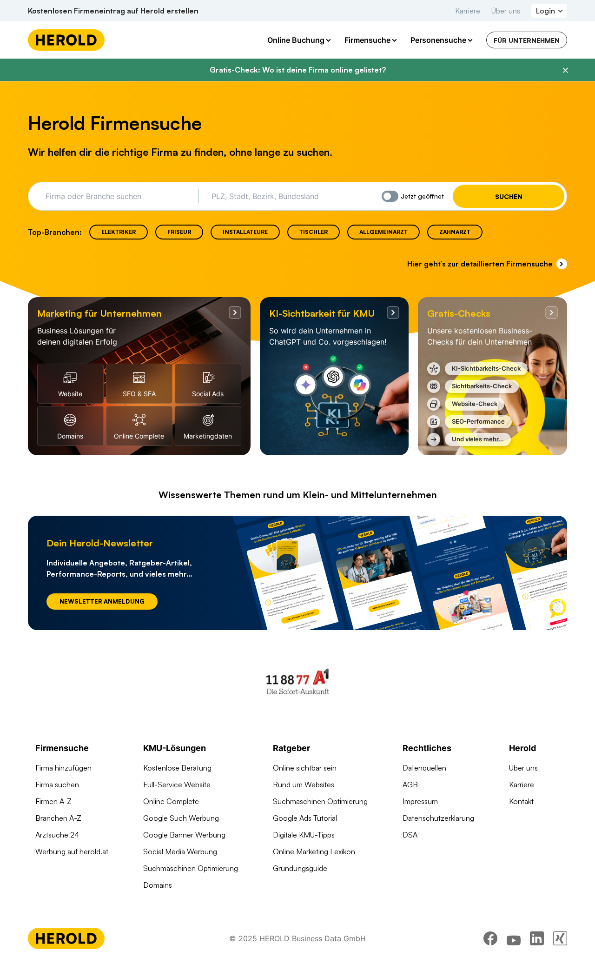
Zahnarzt (454, 231)
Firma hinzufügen (63, 767)
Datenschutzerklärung (438, 818)
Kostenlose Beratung (177, 767)
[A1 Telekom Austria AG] (297, 681)
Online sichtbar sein (305, 767)
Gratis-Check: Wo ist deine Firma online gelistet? (298, 69)
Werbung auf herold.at (71, 851)
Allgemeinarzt (383, 231)
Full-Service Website (177, 784)
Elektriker (118, 231)
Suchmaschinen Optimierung (190, 868)
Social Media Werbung (180, 851)
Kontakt (521, 801)
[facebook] (490, 938)
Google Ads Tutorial (305, 818)
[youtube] (514, 938)
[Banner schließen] (565, 70)
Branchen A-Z (58, 818)
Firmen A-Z (53, 801)
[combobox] (119, 196)
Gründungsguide (300, 868)
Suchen (508, 196)
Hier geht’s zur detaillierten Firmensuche (480, 263)
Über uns (505, 10)
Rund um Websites (303, 784)
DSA (410, 834)
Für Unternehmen (527, 40)
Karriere (467, 10)
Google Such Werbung (181, 818)
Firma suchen (57, 784)
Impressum (420, 801)
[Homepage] (66, 40)
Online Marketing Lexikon (314, 851)
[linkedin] (537, 938)
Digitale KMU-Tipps (304, 834)
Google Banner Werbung (184, 834)
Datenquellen (424, 767)
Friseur (179, 231)
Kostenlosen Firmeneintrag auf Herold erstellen (113, 10)
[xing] (560, 938)
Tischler (313, 231)
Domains (157, 885)
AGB (410, 784)
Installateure (245, 231)
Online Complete (171, 801)
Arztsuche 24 (57, 834)
